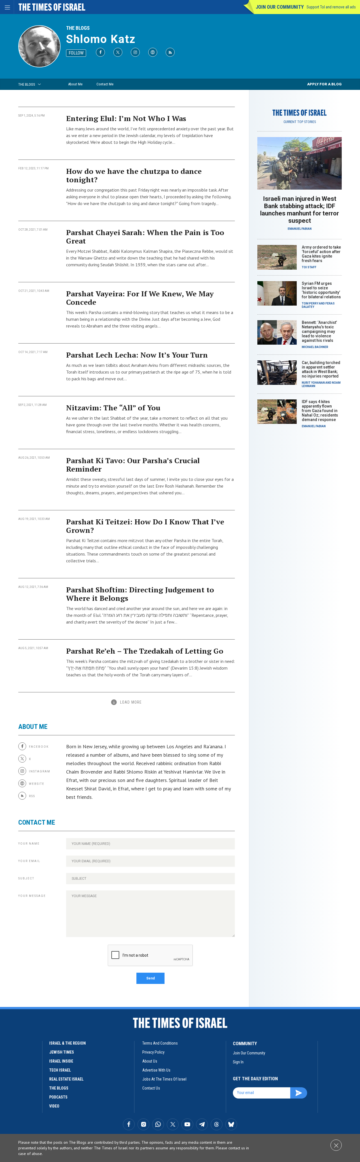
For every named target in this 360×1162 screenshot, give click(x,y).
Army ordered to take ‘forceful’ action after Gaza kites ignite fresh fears (321, 254)
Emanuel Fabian (300, 228)
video (54, 1106)
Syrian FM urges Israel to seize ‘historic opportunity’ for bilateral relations (321, 290)
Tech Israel (60, 1070)
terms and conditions (160, 1043)
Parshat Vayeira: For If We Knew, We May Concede (140, 298)
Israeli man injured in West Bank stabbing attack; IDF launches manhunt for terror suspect (299, 209)
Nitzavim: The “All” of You (113, 407)
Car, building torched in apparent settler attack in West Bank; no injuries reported (321, 369)
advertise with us (156, 1070)
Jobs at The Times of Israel (164, 1079)
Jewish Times (61, 1052)
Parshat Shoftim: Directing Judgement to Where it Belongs (140, 594)
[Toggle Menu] (7, 7)
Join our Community (280, 7)
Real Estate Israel (66, 1079)
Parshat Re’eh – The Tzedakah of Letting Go (144, 651)
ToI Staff (309, 267)
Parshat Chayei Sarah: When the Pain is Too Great (145, 236)
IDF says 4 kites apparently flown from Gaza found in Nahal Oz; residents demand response (320, 410)
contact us (151, 1088)
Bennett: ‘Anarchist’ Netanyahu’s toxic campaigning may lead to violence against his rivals (319, 331)
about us (149, 1061)
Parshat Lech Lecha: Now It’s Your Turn (137, 355)
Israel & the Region (67, 1043)
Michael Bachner (315, 347)
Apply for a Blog (324, 84)
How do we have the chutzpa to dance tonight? (134, 175)
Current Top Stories (300, 122)
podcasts (58, 1097)
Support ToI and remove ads (331, 7)
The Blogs (78, 28)
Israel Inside (61, 1061)
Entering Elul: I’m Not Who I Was (126, 118)
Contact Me (104, 84)
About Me (75, 84)
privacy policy (153, 1052)
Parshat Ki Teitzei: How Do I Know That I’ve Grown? (145, 526)
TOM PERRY (310, 303)
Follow (76, 53)
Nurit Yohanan (313, 382)
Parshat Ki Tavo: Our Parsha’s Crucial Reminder (133, 465)
